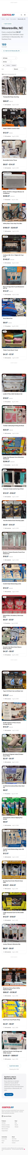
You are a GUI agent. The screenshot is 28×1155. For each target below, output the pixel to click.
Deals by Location (6, 1124)
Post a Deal (4, 1138)
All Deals (4, 1122)
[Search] (21, 14)
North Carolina (7, 23)
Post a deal (9, 1094)
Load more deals (14, 1066)
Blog (16, 1122)
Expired (14, 65)
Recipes (16, 1126)
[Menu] (24, 14)
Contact (13, 1142)
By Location (13, 19)
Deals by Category (6, 1126)
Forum (3, 1140)
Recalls (16, 1124)
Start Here (14, 1138)
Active (8, 65)
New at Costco (5, 1128)
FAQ (3, 1142)
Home (3, 19)
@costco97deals (7, 1116)
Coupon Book (5, 1130)
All (3, 65)
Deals (7, 19)
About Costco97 (15, 1140)
